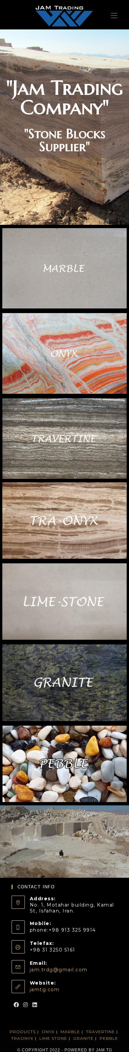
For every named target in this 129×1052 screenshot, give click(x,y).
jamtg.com (45, 989)
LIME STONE (53, 1038)
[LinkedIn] (35, 1005)
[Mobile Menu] (114, 14)
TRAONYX (22, 1038)
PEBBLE (109, 1038)
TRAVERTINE (100, 1031)
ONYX (48, 1031)
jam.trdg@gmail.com (59, 970)
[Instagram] (25, 1005)
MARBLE (70, 1031)
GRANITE (83, 1038)
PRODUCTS (23, 1031)
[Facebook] (17, 1005)
